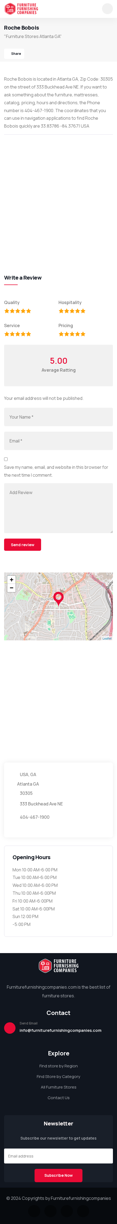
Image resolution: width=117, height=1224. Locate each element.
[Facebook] (50, 1211)
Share (16, 53)
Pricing (66, 325)
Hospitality (70, 302)
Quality (12, 302)
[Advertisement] (58, 198)
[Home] (21, 9)
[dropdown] (107, 8)
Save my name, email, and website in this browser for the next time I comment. (56, 471)
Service (12, 325)
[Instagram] (67, 1211)
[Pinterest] (83, 1211)
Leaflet (107, 638)
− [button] (11, 587)
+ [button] (11, 579)
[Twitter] (34, 1211)
